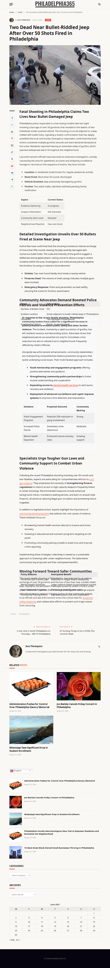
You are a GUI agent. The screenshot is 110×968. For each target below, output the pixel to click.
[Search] (99, 4)
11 (42, 922)
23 (16, 930)
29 (94, 930)
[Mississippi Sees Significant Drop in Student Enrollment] (31, 730)
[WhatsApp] (12, 186)
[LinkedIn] (12, 131)
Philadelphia (24, 614)
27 (68, 930)
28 (81, 930)
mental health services (65, 385)
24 (29, 930)
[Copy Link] (12, 152)
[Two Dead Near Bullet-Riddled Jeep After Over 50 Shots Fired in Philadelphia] (55, 75)
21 (81, 926)
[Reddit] (12, 166)
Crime (48, 20)
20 (68, 926)
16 (16, 926)
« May (12, 939)
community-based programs (34, 513)
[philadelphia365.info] (55, 4)
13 (68, 922)
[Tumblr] (12, 159)
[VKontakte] (12, 172)
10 (29, 922)
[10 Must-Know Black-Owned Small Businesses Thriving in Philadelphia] (15, 852)
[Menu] (11, 4)
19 (55, 926)
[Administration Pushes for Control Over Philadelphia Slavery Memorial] (31, 686)
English (17, 771)
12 (55, 922)
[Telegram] (12, 179)
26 (55, 930)
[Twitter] (12, 124)
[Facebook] (12, 118)
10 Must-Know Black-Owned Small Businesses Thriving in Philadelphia (59, 847)
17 (29, 926)
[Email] (12, 145)
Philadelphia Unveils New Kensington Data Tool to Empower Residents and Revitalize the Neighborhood (61, 832)
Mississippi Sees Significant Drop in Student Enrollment (28, 749)
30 (16, 935)
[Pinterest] (12, 138)
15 (94, 922)
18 (42, 926)
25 (42, 930)
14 (81, 922)
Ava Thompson (23, 20)
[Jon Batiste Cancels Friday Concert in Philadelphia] (79, 686)
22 (94, 926)
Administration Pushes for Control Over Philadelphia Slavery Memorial (29, 705)
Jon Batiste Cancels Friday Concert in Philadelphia (77, 705)
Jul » (18, 939)
